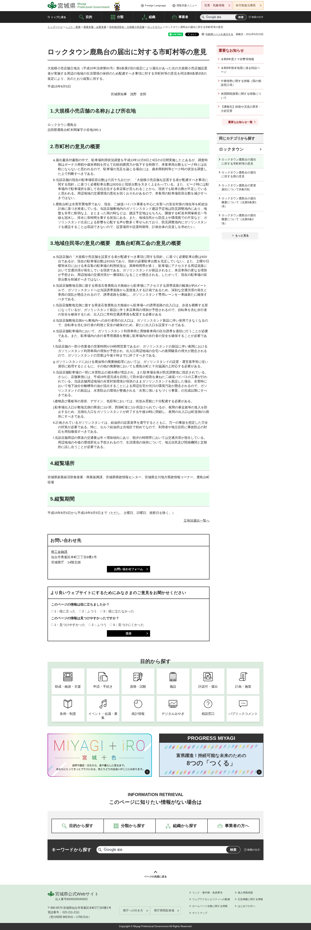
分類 (120, 17)
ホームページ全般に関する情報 (209, 906)
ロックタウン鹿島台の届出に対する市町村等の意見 (239, 161)
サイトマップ (199, 912)
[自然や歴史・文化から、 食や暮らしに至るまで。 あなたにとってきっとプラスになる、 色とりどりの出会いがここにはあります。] (99, 767)
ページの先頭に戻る (155, 876)
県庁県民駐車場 (164, 910)
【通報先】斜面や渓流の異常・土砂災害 (241, 108)
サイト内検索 (203, 17)
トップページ (55, 27)
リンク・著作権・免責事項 (207, 892)
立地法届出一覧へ (196, 520)
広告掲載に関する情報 (250, 899)
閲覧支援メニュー (187, 5)
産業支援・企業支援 (95, 27)
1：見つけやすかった (69, 625)
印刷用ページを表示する (219, 34)
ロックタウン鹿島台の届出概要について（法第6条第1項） (239, 202)
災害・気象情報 (214, 5)
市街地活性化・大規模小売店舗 (126, 27)
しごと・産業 (73, 27)
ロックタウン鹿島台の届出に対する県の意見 (239, 174)
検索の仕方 (257, 17)
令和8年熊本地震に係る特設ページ (240, 69)
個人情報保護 (245, 892)
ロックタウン (154, 27)
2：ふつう (89, 611)
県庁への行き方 (133, 910)
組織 (152, 17)
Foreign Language (155, 5)
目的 (89, 17)
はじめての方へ (246, 906)
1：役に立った (65, 611)
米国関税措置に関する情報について (241, 95)
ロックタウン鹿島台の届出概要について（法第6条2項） (239, 219)
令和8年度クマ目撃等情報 (237, 59)
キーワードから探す (72, 849)
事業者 (183, 17)
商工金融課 (59, 552)
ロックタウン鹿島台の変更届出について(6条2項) (239, 187)
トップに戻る (58, 17)
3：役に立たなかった (118, 611)
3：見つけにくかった (128, 625)
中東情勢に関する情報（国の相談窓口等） (241, 82)
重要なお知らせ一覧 (240, 122)
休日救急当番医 (246, 5)
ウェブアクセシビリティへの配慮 (211, 899)
